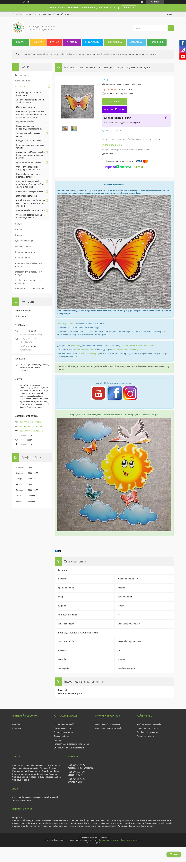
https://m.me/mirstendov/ (31, 431)
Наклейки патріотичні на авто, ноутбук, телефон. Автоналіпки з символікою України (31, 114)
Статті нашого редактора (148, 732)
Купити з (110, 109)
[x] (59, 552)
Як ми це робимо (23, 258)
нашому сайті (137, 350)
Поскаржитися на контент (109, 840)
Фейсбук (16, 724)
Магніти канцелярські (26, 196)
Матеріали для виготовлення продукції (71, 744)
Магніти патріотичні (25, 107)
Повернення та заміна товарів (29, 289)
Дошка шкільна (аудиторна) (29, 191)
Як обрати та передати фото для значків (28, 281)
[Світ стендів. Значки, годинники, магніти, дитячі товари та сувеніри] (18, 33)
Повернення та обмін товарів (108, 728)
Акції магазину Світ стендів (149, 724)
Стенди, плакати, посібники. (29, 141)
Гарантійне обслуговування (107, 724)
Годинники (156, 42)
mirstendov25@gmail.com (31, 426)
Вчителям (72, 42)
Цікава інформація (24, 241)
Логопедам (136, 42)
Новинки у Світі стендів (147, 728)
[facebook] (56, 552)
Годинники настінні (25, 122)
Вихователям (92, 42)
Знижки (38, 42)
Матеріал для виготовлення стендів (28, 273)
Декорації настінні (102, 54)
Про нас (54, 42)
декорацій (75, 346)
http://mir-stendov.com (30, 422)
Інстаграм (16, 728)
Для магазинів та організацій (30, 211)
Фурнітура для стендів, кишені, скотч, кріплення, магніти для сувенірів (31, 203)
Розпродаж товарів (145, 736)
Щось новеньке (22, 81)
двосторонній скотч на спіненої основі (136, 346)
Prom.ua (106, 837)
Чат (176, 854)
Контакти (129, 8)
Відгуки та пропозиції (64, 724)
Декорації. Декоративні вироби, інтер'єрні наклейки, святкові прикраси (57, 54)
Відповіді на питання (25, 252)
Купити (116, 101)
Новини (18, 235)
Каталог (20, 42)
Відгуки (18, 224)
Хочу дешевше (22, 75)
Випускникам (115, 42)
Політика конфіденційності (131, 840)
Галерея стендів (23, 247)
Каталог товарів (23, 87)
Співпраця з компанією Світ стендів (28, 265)
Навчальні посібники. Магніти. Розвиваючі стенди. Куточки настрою (30, 155)
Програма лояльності (63, 728)
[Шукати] (171, 28)
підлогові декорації (91, 354)
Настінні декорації (65, 324)
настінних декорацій (85, 350)
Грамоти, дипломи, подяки (28, 162)
